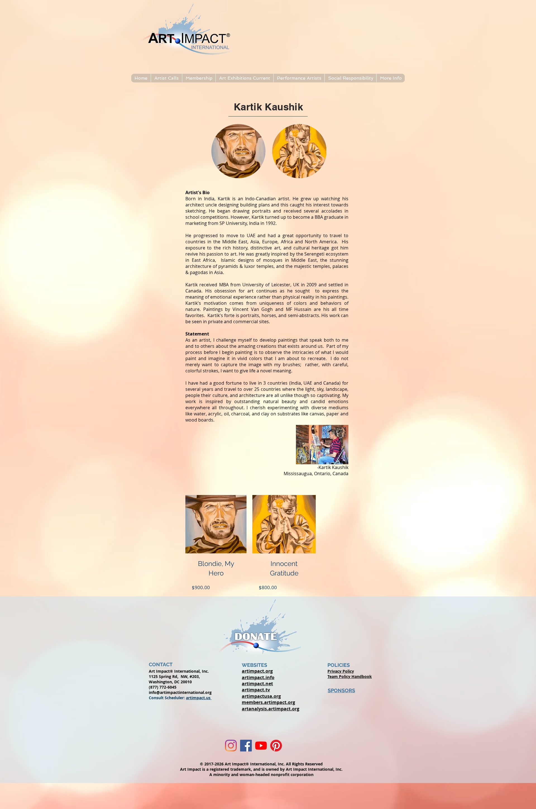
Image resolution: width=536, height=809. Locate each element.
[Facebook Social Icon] (246, 745)
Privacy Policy (340, 671)
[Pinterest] (276, 745)
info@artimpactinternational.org (180, 692)
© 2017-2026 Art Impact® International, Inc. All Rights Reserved (261, 764)
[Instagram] (231, 745)
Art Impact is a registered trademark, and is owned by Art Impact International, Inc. (261, 769)
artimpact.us (199, 697)
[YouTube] (261, 745)
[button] (166, 78)
